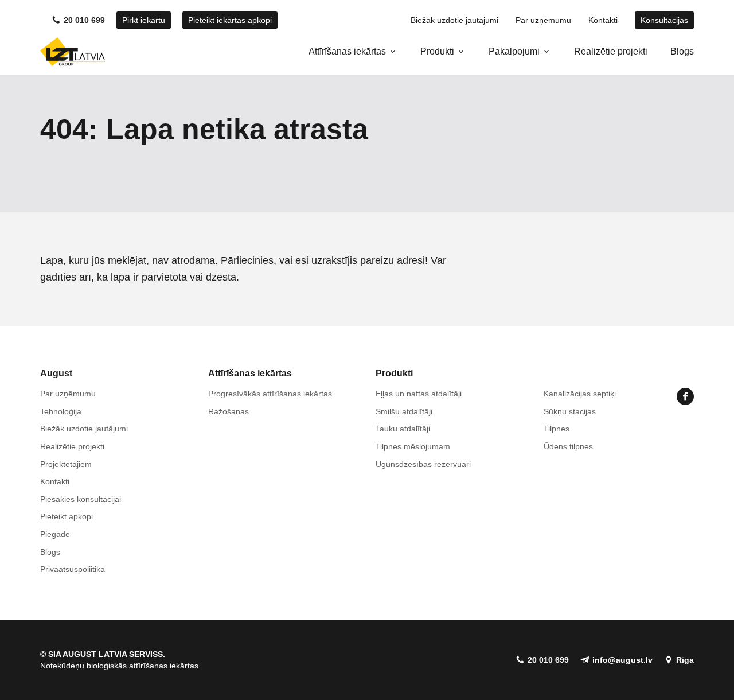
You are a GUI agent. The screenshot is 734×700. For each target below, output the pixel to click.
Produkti (437, 51)
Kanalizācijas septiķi (580, 393)
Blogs (682, 51)
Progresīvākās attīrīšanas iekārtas (270, 393)
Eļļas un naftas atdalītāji (419, 393)
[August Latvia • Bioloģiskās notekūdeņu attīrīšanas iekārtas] (72, 51)
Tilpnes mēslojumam (413, 446)
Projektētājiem (66, 464)
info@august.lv (622, 659)
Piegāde (55, 534)
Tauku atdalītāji (403, 428)
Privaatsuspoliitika (72, 569)
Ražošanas (228, 411)
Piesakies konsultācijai (80, 499)
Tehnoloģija (60, 411)
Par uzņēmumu (543, 20)
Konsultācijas (664, 20)
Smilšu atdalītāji (404, 411)
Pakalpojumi (514, 51)
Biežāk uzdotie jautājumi (454, 20)
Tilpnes (556, 428)
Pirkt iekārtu (143, 20)
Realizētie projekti (610, 51)
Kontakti (603, 20)
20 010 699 (84, 20)
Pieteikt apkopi (66, 516)
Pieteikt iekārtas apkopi (230, 20)
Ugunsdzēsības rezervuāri (423, 464)
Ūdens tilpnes (568, 446)
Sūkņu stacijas (570, 411)
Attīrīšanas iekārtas (347, 51)
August (56, 373)
